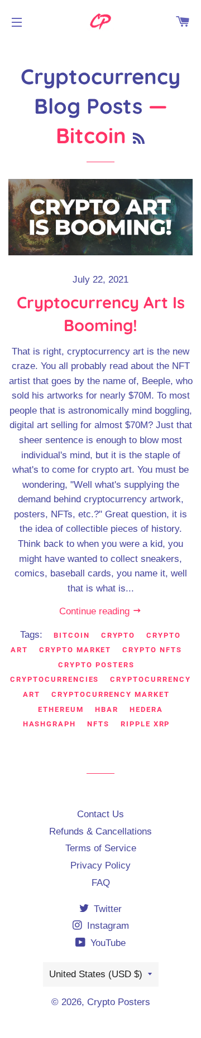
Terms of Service (100, 848)
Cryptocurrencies (54, 679)
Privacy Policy (100, 865)
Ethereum (61, 709)
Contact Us (100, 814)
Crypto (118, 635)
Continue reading (95, 611)
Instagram (106, 925)
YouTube (107, 943)
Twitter (106, 909)
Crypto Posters (96, 665)
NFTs (98, 724)
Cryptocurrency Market (110, 694)
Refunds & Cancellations (100, 831)
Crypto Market (75, 650)
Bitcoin (72, 635)
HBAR (106, 709)
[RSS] (138, 138)
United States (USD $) (95, 974)
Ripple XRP (145, 724)
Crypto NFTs (151, 650)
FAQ (101, 882)
